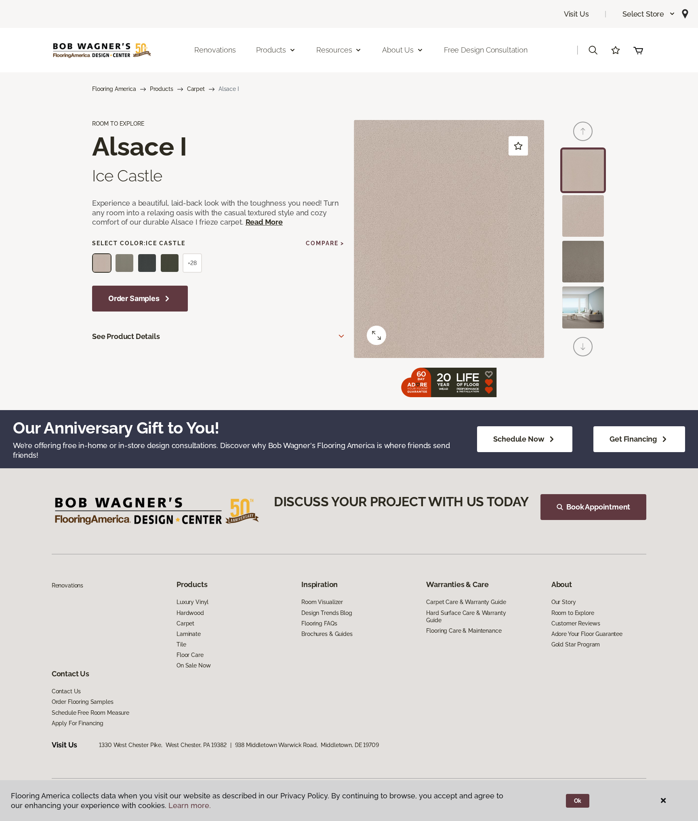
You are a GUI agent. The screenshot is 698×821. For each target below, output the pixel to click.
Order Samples (134, 298)
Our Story (563, 602)
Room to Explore (572, 613)
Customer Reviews (575, 623)
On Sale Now (193, 665)
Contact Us (66, 691)
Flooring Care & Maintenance (463, 630)
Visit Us (576, 14)
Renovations (214, 50)
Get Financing (633, 439)
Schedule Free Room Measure (90, 712)
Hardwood (190, 613)
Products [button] (271, 50)
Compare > (325, 243)
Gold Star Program (575, 644)
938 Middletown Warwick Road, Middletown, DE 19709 (307, 745)
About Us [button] (398, 50)
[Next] (583, 346)
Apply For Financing (77, 723)
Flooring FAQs (319, 623)
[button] (648, 14)
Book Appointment (598, 507)
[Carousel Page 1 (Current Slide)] (583, 170)
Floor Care (190, 655)
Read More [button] (264, 222)
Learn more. (189, 805)
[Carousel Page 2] (583, 216)
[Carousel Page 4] (583, 307)
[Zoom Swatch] (376, 335)
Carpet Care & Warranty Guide (466, 602)
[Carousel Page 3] (583, 261)
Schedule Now (518, 439)
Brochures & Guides (326, 634)
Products (161, 89)
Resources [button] (334, 50)
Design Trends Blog (326, 613)
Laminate (189, 634)
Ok (578, 801)
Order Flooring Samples (83, 702)
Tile (181, 644)
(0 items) (638, 50)
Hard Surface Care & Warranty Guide (466, 616)
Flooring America (114, 89)
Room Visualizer (322, 602)
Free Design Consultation (486, 50)
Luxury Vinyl (192, 602)
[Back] (583, 131)
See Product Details (126, 336)
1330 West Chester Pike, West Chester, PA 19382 (162, 745)
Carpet (196, 89)
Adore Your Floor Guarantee (586, 634)
